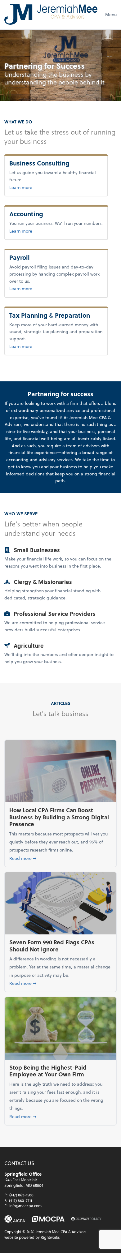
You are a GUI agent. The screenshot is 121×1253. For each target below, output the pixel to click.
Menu (111, 14)
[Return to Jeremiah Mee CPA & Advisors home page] (50, 14)
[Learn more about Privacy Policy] (86, 1219)
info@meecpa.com (25, 1205)
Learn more (34, 187)
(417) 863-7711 (20, 1200)
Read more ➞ (60, 858)
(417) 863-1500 (21, 1195)
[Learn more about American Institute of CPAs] (14, 1219)
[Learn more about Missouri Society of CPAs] (48, 1219)
